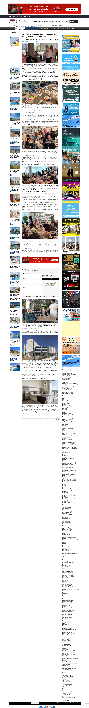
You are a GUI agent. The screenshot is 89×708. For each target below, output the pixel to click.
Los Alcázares (57, 21)
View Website (28, 296)
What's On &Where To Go (26, 25)
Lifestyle (39, 25)
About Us (71, 702)
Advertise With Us (77, 702)
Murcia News (12, 25)
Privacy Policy (65, 702)
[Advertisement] (71, 328)
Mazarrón (62, 21)
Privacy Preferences (35, 703)
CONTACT (13, 16)
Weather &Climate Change (19, 25)
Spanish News (55, 25)
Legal (69, 702)
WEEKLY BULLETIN (27, 16)
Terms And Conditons (58, 702)
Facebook (53, 296)
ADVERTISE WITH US (19, 16)
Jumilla (50, 21)
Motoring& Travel (33, 25)
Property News (46, 25)
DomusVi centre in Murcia (32, 41)
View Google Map (40, 296)
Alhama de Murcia (44, 21)
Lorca (53, 21)
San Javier (67, 21)
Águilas (39, 21)
